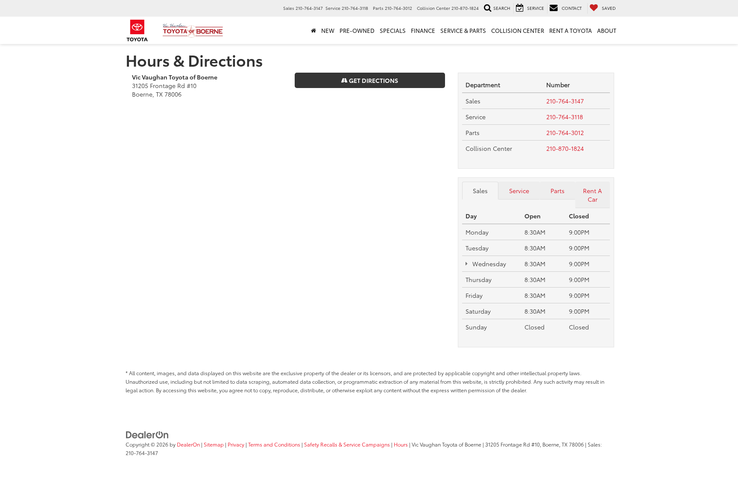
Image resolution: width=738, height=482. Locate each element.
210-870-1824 (565, 148)
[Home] (313, 30)
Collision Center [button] (517, 30)
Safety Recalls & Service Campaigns (347, 444)
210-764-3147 (565, 101)
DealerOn (188, 444)
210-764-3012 (565, 132)
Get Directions (373, 80)
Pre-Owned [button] (357, 30)
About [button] (606, 30)
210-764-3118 (564, 116)
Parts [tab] (558, 190)
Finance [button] (423, 30)
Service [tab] (519, 190)
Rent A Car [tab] (592, 194)
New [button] (327, 30)
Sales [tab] (480, 190)
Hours (401, 444)
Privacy (236, 444)
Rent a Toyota (570, 30)
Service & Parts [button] (463, 30)
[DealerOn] (147, 434)
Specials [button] (393, 30)
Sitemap (214, 444)
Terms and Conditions (274, 444)
